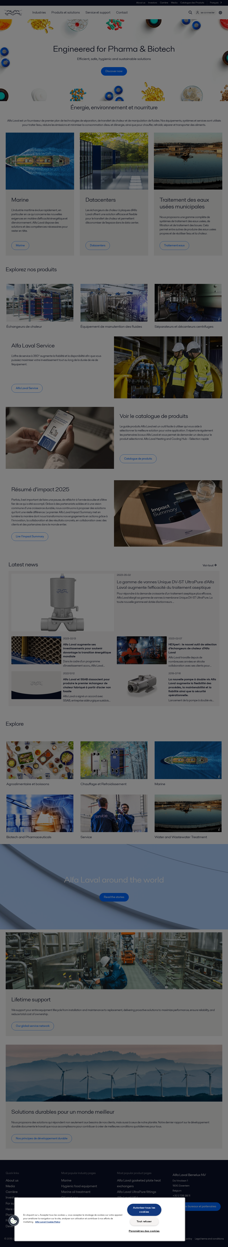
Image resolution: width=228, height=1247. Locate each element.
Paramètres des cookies (144, 1231)
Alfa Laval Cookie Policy (47, 1221)
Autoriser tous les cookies (144, 1210)
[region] (99, 1219)
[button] (13, 1220)
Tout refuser (144, 1221)
